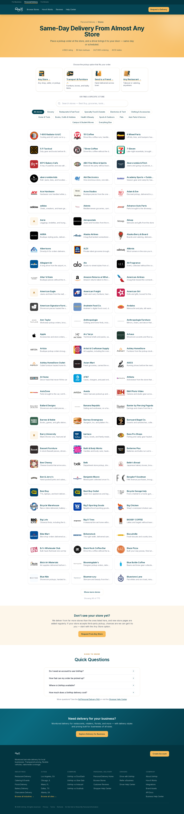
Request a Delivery (158, 9)
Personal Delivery (31, 2)
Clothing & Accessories (140, 112)
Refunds (60, 807)
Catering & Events (22, 780)
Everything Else (105, 122)
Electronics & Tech (118, 112)
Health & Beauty (87, 117)
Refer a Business (127, 780)
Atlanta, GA (45, 792)
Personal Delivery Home (104, 776)
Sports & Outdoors (107, 117)
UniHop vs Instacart (75, 784)
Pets (121, 117)
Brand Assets (151, 788)
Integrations (151, 784)
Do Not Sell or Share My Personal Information (81, 807)
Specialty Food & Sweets (94, 112)
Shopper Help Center (118, 699)
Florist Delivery (21, 784)
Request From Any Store (92, 634)
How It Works (47, 9)
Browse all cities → (49, 796)
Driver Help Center (127, 784)
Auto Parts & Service (137, 117)
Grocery (50, 112)
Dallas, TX (45, 788)
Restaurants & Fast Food (69, 112)
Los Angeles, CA (48, 776)
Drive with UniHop (127, 776)
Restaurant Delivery (23, 776)
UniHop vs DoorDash (76, 776)
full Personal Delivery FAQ (89, 699)
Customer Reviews (101, 784)
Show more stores (92, 592)
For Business (16, 2)
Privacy (45, 807)
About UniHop (151, 776)
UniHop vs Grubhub (75, 788)
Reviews (59, 9)
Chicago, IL (45, 780)
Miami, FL (45, 784)
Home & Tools (44, 117)
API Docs (149, 792)
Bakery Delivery (21, 788)
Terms (52, 807)
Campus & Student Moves (83, 122)
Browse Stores (33, 9)
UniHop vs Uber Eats (75, 780)
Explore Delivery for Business (92, 734)
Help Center (71, 9)
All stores (38, 112)
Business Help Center (155, 796)
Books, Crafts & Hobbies (65, 117)
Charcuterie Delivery (23, 792)
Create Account (160, 754)
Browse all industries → (24, 796)
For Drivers (45, 2)
